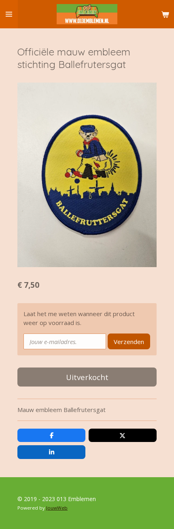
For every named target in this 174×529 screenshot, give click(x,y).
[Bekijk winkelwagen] (165, 14)
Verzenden (129, 342)
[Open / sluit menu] (9, 14)
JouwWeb (57, 508)
